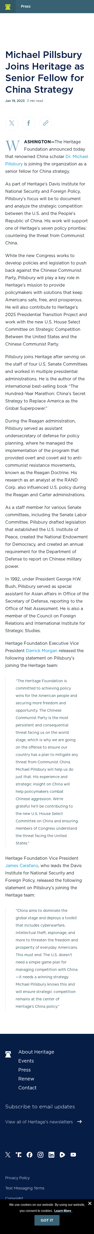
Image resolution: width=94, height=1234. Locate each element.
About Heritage (36, 1052)
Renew (26, 1078)
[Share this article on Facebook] (28, 123)
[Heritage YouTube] (73, 1155)
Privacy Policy (17, 1178)
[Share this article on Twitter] (11, 123)
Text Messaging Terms (24, 1188)
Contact (27, 1087)
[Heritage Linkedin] (51, 1155)
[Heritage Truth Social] (18, 1155)
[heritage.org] (8, 6)
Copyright (14, 1198)
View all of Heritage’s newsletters (39, 1121)
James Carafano (21, 865)
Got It (47, 1220)
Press (24, 1070)
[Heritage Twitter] (7, 1155)
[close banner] (90, 1204)
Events (26, 1061)
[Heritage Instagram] (40, 1155)
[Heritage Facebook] (29, 1155)
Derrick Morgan (41, 650)
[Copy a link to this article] (45, 123)
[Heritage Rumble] (62, 1155)
